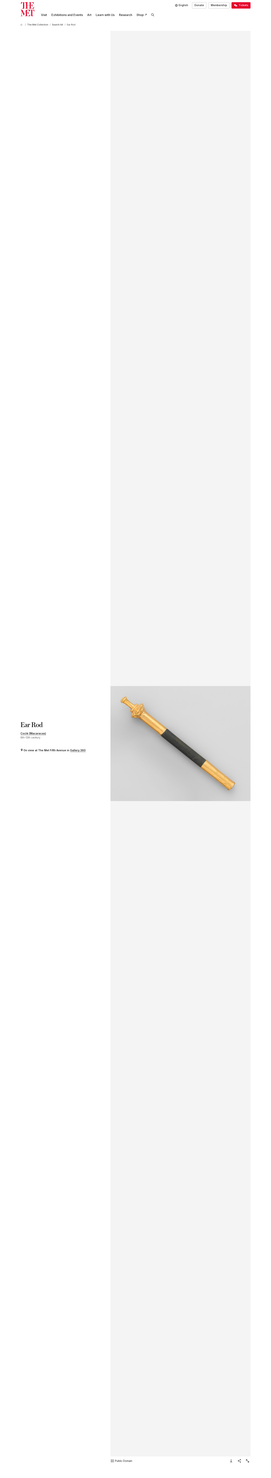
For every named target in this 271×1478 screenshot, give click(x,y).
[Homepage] (27, 9)
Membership (219, 5)
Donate (199, 5)
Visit (44, 15)
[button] (180, 743)
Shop (140, 15)
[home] (21, 24)
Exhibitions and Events (67, 15)
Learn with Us (105, 15)
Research (125, 15)
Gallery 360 (78, 750)
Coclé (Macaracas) (33, 733)
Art (89, 15)
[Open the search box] (152, 15)
